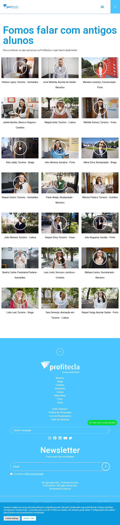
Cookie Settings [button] (11, 518)
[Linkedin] (60, 438)
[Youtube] (65, 438)
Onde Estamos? (60, 409)
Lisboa (60, 392)
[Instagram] (49, 438)
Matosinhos (60, 395)
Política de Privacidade (60, 412)
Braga (60, 381)
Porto (60, 399)
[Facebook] (54, 438)
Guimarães (60, 388)
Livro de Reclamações (60, 416)
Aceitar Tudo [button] (28, 518)
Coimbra (60, 385)
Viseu (60, 402)
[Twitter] (70, 438)
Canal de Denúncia (60, 419)
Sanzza (67, 488)
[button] (102, 6)
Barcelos (60, 378)
